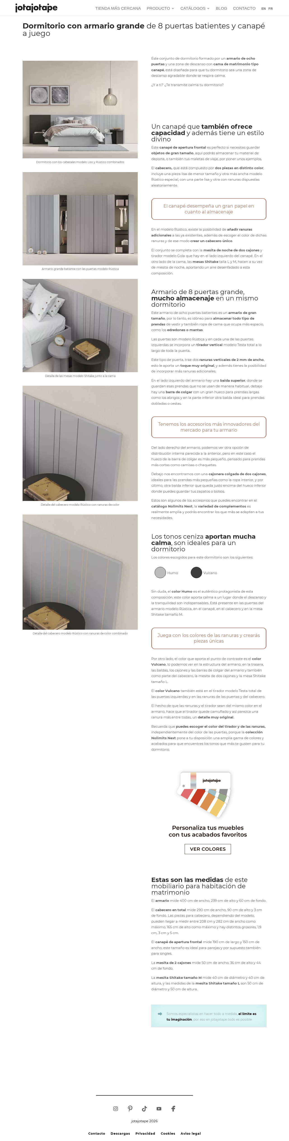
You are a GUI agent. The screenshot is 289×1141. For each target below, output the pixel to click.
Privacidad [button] (145, 1134)
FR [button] (270, 8)
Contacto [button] (244, 9)
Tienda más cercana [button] (118, 9)
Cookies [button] (168, 1134)
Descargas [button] (120, 1134)
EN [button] (263, 8)
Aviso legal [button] (191, 1134)
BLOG (221, 9)
